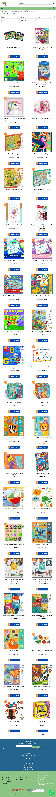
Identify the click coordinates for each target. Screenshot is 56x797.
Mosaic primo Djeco (42, 544)
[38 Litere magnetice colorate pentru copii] (14, 355)
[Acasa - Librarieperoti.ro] (8, 3)
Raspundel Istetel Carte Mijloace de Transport (42, 48)
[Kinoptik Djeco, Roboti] (14, 710)
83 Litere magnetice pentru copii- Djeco (42, 332)
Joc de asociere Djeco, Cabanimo (14, 544)
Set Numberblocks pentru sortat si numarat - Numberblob (42, 83)
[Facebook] (26, 758)
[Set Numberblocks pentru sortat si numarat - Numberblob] (42, 71)
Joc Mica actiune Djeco (14, 83)
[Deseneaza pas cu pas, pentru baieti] (14, 249)
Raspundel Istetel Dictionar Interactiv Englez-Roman (42, 225)
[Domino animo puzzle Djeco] (42, 142)
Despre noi (5, 776)
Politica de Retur (24, 778)
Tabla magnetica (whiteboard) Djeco (42, 367)
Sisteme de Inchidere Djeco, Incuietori (14, 615)
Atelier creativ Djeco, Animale (42, 189)
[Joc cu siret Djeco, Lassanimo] (42, 674)
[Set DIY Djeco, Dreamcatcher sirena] (14, 213)
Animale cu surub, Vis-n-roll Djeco (14, 686)
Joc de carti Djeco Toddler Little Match (14, 474)
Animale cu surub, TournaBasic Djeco (42, 651)
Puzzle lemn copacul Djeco (14, 189)
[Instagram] (29, 758)
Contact (4, 783)
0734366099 (28, 767)
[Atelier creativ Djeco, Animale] (42, 178)
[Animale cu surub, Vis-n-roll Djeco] (14, 674)
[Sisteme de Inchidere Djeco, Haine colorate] (42, 603)
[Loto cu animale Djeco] (42, 390)
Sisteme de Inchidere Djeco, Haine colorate (42, 616)
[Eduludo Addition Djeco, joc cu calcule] (14, 284)
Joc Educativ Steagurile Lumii (42, 473)
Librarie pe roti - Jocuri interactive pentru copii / (14, 11)
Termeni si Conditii (7, 778)
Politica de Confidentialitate (45, 748)
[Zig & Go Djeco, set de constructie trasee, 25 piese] (14, 568)
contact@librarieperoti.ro (29, 769)
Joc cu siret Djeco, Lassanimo (42, 686)
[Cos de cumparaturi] (53, 8)
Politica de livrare (6, 781)
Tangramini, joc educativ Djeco (14, 509)
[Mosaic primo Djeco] (42, 532)
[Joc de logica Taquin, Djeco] (14, 36)
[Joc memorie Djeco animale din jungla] (14, 426)
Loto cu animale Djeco (42, 402)
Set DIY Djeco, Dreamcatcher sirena (14, 225)
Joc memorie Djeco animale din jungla (14, 438)
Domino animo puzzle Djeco (42, 154)
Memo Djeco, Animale (14, 651)
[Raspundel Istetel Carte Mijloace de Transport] (42, 36)
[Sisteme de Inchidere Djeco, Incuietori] (14, 603)
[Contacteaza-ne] (49, 8)
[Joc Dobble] (42, 710)
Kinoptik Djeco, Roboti (14, 722)
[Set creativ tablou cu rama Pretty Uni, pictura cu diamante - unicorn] (14, 107)
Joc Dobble (42, 722)
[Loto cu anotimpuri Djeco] (14, 390)
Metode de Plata (24, 776)
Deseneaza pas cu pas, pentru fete (42, 260)
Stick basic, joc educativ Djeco (42, 509)
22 (50, 734)
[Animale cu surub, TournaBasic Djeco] (42, 639)
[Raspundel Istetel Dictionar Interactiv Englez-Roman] (42, 213)
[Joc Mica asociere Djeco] (14, 319)
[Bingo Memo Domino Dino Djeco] (42, 284)
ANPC (21, 780)
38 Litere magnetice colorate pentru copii (14, 367)
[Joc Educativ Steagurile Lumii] (42, 461)
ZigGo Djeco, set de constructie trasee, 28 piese (42, 580)
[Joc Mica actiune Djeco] (14, 71)
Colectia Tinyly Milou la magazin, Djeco (42, 118)
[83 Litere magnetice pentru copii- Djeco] (42, 319)
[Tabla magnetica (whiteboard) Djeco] (42, 355)
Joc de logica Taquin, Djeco (14, 47)
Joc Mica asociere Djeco (14, 331)
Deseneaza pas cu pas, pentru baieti (14, 260)
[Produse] (2, 8)
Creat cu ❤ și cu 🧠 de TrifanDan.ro (18, 794)
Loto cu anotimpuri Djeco (14, 402)
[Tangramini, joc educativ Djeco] (14, 497)
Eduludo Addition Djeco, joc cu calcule (14, 296)
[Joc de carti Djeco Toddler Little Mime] (42, 426)
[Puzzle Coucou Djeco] (14, 142)
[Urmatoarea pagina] (53, 734)
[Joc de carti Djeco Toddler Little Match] (14, 461)
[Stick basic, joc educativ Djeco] (42, 497)
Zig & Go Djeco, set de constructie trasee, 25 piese (14, 580)
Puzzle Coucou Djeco (14, 154)
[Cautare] (53, 3)
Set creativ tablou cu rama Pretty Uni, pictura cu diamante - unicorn (14, 119)
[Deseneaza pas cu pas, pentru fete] (42, 249)
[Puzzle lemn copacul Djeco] (14, 178)
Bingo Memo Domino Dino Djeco (42, 296)
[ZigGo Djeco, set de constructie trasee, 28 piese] (42, 568)
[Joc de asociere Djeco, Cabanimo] (14, 532)
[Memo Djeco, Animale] (14, 639)
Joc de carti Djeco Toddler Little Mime (42, 438)
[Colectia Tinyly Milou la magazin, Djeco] (42, 107)
